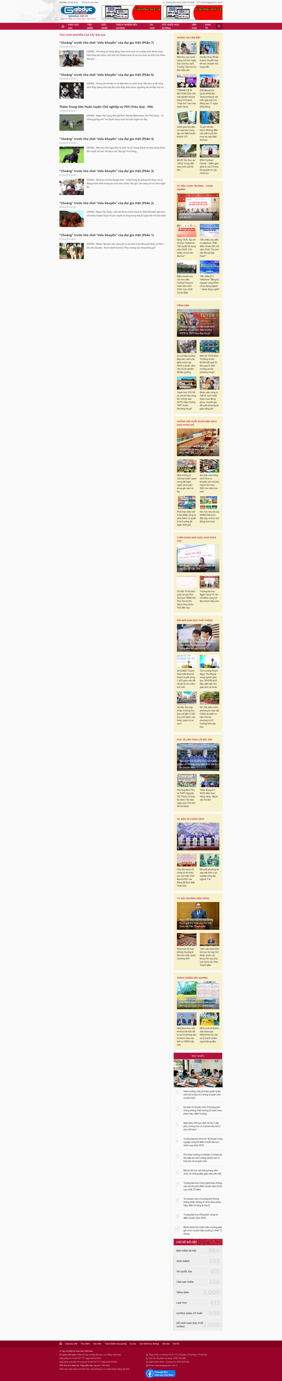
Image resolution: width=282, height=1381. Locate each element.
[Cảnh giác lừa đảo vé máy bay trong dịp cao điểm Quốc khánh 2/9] (186, 117)
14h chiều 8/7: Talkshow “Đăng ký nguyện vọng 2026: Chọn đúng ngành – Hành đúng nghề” (209, 283)
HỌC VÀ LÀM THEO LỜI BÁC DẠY (194, 739)
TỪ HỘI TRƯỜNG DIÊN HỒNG (193, 898)
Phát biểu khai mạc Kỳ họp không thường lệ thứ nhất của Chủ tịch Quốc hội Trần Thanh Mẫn (196, 923)
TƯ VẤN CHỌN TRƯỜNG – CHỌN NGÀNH (195, 187)
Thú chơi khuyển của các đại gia (82, 35)
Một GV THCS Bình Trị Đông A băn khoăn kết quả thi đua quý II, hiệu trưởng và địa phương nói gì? (209, 364)
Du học (152, 26)
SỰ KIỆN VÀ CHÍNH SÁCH (190, 818)
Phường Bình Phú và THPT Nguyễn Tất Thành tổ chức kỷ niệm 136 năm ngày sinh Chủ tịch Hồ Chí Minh (186, 798)
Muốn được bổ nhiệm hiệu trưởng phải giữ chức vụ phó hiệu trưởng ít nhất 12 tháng (202, 1230)
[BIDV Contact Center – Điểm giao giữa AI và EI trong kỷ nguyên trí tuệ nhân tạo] (209, 150)
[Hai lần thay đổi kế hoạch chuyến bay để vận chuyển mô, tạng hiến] (209, 47)
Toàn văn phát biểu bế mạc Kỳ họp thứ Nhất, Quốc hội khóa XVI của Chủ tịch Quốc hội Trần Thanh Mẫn (209, 957)
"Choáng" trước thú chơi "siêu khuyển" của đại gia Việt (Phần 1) (106, 235)
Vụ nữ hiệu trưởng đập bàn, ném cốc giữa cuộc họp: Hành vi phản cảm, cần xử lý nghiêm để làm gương (186, 364)
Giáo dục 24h (73, 26)
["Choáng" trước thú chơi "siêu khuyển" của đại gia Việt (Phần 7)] (71, 58)
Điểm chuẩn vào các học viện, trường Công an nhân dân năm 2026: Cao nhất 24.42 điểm (185, 284)
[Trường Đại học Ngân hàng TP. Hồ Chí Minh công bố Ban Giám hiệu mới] (209, 582)
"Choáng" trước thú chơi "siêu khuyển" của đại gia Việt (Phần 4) (106, 139)
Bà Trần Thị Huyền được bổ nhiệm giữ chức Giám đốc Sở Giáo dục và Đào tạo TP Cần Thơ (197, 565)
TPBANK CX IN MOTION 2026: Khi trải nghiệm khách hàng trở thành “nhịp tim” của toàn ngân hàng (186, 98)
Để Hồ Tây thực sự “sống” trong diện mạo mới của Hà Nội (186, 165)
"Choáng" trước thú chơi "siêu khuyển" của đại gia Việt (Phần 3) (106, 171)
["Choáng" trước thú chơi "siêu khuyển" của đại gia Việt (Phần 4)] (71, 155)
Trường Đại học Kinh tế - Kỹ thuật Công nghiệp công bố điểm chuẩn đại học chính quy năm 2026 (202, 1142)
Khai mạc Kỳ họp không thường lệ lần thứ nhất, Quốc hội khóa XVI (186, 954)
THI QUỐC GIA (184, 1271)
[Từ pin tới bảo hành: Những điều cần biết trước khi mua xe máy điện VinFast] (209, 117)
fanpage (160, 1373)
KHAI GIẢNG (183, 1261)
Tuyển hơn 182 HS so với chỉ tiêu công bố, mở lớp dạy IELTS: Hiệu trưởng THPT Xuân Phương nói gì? (186, 400)
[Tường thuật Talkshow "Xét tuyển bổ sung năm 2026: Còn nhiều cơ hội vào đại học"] (198, 207)
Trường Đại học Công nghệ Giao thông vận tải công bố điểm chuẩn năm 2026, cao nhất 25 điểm (202, 1186)
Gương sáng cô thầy (189, 1313)
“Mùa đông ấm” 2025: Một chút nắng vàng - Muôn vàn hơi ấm (209, 795)
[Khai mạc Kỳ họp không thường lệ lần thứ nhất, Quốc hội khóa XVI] (186, 939)
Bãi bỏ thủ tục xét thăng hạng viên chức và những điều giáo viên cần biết (202, 1172)
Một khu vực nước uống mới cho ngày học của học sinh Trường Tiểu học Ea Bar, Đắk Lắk (186, 64)
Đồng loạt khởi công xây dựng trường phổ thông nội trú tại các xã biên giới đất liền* (197, 843)
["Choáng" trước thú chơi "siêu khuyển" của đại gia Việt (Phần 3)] (71, 187)
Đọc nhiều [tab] (198, 1055)
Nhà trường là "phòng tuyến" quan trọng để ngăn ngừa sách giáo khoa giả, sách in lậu (186, 483)
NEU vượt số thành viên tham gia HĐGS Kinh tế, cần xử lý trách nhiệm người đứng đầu (209, 1035)
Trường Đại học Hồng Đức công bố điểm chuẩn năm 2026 (200, 1216)
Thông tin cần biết (188, 37)
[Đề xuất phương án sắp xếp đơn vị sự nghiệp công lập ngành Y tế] (209, 860)
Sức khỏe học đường (170, 26)
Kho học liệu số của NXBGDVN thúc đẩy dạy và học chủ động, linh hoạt (209, 516)
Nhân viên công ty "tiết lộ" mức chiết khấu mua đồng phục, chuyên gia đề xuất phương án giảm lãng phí (209, 400)
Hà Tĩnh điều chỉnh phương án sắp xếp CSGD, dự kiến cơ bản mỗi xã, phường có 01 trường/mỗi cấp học (209, 717)
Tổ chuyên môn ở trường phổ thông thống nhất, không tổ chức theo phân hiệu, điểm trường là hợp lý (202, 1202)
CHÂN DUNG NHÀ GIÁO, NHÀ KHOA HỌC (196, 539)
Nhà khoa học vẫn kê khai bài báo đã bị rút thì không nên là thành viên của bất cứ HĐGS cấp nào (186, 1036)
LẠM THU (181, 1302)
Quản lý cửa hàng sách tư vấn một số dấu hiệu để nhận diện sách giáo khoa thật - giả (197, 449)
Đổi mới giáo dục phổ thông (194, 620)
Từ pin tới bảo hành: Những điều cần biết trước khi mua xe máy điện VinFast (209, 133)
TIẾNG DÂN (183, 305)
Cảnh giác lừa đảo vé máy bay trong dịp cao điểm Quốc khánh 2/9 (186, 132)
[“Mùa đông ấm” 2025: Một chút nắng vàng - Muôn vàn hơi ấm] (209, 780)
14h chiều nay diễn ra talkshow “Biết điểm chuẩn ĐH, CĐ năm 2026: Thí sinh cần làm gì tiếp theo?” (209, 248)
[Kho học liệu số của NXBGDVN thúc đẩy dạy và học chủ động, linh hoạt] (209, 502)
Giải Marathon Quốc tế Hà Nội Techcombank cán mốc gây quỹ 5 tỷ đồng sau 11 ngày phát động (209, 98)
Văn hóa (194, 26)
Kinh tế (208, 26)
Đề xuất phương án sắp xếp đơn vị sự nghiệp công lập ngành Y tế (209, 874)
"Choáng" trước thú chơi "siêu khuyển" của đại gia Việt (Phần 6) (106, 75)
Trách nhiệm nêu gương (126, 26)
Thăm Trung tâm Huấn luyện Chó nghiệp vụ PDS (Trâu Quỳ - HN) (106, 107)
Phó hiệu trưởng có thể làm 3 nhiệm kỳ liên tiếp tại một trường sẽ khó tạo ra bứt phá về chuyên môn (202, 1158)
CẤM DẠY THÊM (185, 1281)
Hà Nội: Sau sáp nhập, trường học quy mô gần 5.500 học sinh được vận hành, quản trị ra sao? (186, 715)
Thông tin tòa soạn (90, 2)
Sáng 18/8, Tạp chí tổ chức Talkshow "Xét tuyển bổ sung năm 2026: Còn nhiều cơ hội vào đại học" (186, 248)
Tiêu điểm (90, 26)
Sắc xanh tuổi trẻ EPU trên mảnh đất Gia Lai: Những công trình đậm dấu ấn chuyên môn (198, 764)
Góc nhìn (105, 26)
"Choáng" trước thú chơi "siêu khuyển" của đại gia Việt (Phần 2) (106, 203)
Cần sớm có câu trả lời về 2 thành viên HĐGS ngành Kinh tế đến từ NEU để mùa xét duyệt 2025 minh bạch (198, 1002)
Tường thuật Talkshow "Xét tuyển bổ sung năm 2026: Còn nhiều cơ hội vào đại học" (198, 214)
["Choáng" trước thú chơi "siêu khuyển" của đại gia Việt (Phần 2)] (71, 219)
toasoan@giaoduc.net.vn (211, 2)
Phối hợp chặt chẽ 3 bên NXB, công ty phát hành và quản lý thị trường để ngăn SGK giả (186, 518)
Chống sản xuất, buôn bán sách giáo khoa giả (197, 423)
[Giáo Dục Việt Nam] (78, 13)
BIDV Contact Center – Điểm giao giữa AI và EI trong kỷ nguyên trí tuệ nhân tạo (209, 167)
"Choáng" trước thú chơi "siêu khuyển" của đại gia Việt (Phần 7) (106, 43)
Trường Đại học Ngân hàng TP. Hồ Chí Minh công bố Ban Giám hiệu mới (209, 596)
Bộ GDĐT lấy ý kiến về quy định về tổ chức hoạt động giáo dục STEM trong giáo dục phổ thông (198, 645)
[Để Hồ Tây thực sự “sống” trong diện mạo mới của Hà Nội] (186, 150)
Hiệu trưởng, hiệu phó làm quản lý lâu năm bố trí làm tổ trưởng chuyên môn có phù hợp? (202, 1094)
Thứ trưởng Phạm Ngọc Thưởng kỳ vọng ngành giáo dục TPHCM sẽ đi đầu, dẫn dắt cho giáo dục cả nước (209, 679)
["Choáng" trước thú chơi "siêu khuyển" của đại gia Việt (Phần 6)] (71, 90)
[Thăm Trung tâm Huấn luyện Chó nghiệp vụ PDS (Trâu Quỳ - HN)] (71, 122)
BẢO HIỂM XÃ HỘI (186, 1250)
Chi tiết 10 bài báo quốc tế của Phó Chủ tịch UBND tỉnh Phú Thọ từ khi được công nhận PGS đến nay (186, 599)
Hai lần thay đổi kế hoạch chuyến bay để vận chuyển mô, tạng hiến (209, 62)
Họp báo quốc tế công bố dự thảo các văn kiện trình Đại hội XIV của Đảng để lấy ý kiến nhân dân (186, 877)
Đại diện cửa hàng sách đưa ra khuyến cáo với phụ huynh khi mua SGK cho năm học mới (209, 483)
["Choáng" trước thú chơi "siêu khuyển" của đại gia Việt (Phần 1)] (71, 251)
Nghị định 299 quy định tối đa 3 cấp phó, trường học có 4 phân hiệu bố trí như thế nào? (201, 1126)
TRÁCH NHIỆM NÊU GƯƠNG (192, 977)
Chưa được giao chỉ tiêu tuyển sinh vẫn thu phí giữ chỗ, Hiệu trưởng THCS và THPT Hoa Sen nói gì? (197, 330)
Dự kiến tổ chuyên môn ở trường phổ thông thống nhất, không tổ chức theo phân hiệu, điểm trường (202, 1110)
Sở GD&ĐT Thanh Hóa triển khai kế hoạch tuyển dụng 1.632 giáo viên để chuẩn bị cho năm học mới (186, 679)
